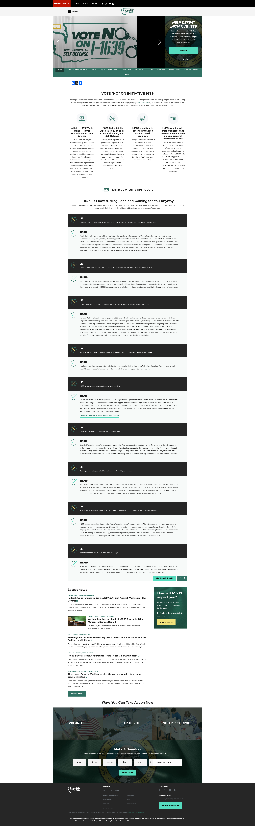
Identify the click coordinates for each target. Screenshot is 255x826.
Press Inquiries (174, 70)
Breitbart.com (72, 595)
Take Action (184, 60)
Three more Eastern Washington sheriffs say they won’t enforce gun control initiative (104, 675)
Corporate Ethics (140, 812)
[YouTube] (110, 1)
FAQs (151, 70)
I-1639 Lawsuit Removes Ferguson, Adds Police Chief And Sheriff (103, 655)
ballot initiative (143, 103)
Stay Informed (140, 70)
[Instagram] (113, 1)
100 (110, 762)
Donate (183, 51)
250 (95, 762)
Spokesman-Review (74, 671)
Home (59, 70)
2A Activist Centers (191, 70)
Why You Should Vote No (109, 70)
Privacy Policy (131, 812)
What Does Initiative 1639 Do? (77, 70)
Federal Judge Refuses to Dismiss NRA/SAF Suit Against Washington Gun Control (107, 599)
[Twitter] (106, 1)
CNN (69, 634)
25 (140, 762)
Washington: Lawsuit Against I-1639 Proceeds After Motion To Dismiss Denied (115, 620)
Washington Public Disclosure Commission (99, 415)
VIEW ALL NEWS (77, 694)
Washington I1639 (93, 616)
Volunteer (161, 70)
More (127, 74)
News (94, 70)
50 (125, 762)
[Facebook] (103, 1)
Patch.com (71, 653)
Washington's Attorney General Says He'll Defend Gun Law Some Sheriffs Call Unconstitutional (107, 639)
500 (79, 762)
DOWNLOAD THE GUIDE (164, 578)
